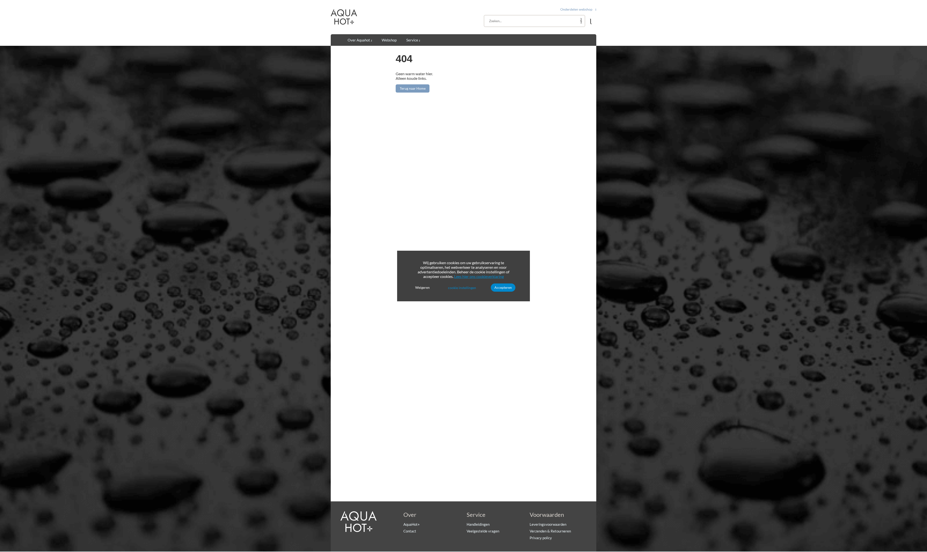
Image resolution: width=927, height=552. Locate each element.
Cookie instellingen (462, 288)
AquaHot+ (411, 524)
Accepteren (503, 287)
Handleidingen (478, 524)
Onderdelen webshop (576, 9)
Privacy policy (541, 538)
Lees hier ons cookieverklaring (479, 276)
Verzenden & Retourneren (550, 531)
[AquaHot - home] (358, 531)
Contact (409, 531)
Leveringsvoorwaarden (548, 524)
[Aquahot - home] (344, 23)
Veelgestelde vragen (483, 531)
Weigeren (422, 287)
